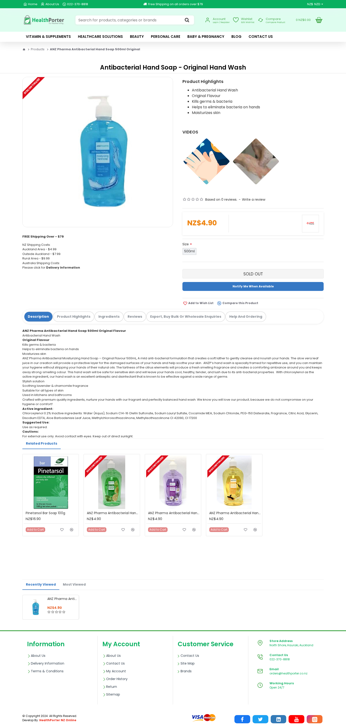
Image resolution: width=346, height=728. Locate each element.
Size (185, 244)
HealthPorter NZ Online (57, 720)
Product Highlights (73, 316)
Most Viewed (74, 584)
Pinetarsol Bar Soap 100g (45, 513)
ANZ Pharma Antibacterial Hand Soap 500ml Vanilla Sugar (235, 513)
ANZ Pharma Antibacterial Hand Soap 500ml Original (62, 599)
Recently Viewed (41, 584)
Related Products (41, 443)
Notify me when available (253, 286)
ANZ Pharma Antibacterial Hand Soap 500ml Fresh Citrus (113, 513)
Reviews (135, 316)
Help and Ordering (245, 316)
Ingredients (109, 316)
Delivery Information (63, 268)
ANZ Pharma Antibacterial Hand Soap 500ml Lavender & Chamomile (174, 513)
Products (37, 49)
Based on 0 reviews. (221, 199)
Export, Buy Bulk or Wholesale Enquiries (185, 316)
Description (38, 316)
